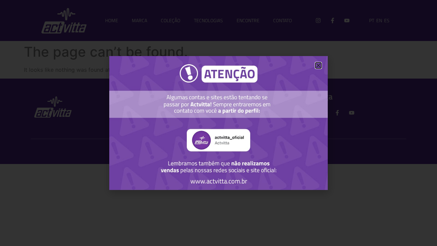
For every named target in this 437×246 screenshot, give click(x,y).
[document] (218, 123)
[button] (318, 65)
